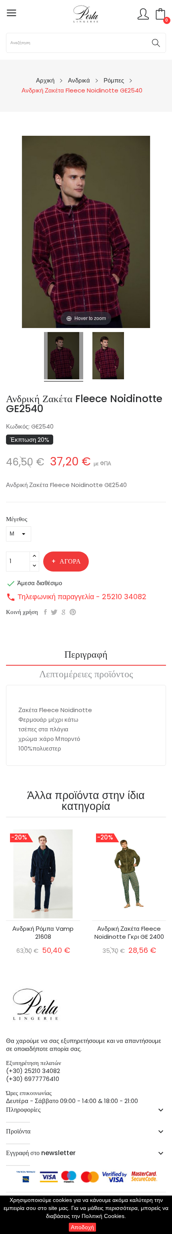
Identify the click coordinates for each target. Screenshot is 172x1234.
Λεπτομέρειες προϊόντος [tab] (86, 674)
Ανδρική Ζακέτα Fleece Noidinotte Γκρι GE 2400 (129, 933)
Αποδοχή (82, 1227)
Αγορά (70, 561)
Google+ (64, 612)
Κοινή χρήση (45, 612)
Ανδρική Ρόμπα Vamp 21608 (43, 933)
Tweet (54, 612)
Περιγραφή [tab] (86, 655)
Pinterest (73, 612)
